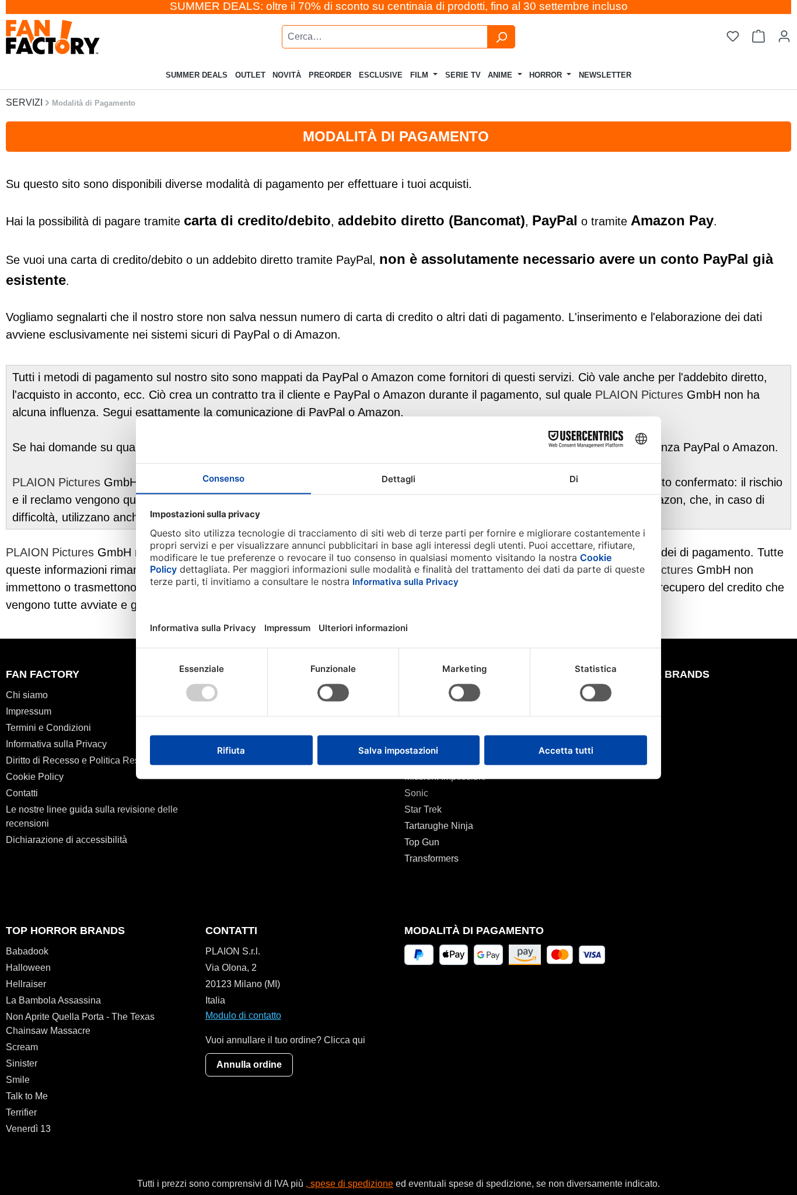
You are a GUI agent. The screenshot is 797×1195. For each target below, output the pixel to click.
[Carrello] (758, 36)
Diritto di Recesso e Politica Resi (74, 760)
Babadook (27, 951)
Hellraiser (26, 984)
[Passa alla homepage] (84, 37)
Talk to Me (27, 1096)
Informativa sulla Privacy (56, 744)
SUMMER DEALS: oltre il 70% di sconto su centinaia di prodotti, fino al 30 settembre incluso (399, 6)
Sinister (21, 1063)
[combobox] (385, 36)
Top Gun (421, 842)
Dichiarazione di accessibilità (66, 840)
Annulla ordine (249, 1064)
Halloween (28, 968)
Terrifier (21, 1112)
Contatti (22, 793)
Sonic (416, 793)
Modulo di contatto (243, 1015)
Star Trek (423, 809)
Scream (22, 1047)
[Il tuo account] (784, 36)
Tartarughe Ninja (438, 826)
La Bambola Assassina (53, 1000)
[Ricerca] (501, 36)
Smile (18, 1080)
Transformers (431, 858)
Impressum (28, 711)
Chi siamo (27, 695)
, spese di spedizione (349, 1184)
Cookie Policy (35, 777)
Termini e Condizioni (48, 728)
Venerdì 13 (28, 1129)
